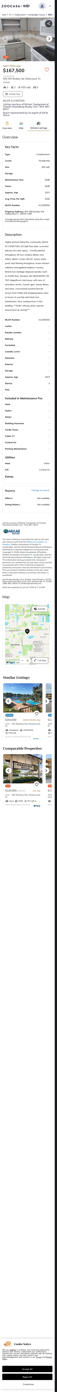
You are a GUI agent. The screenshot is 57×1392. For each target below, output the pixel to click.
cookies (12, 1349)
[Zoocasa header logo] (15, 6)
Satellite (42, 609)
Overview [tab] (7, 128)
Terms (38, 1357)
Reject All (27, 1376)
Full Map (42, 660)
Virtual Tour (14, 94)
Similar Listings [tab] (38, 127)
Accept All (27, 1368)
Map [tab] (21, 127)
